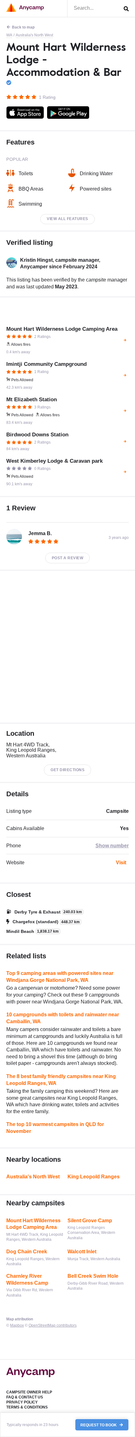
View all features (67, 219)
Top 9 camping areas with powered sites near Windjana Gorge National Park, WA (59, 977)
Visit (121, 862)
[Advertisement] (67, 646)
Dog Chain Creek (26, 1251)
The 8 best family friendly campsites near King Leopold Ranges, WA (61, 1080)
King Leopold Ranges (94, 1176)
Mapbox (17, 1325)
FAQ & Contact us (24, 1397)
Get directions (67, 770)
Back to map (23, 27)
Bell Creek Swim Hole (93, 1276)
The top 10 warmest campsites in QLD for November (55, 1128)
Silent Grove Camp (90, 1220)
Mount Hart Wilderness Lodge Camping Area (33, 1224)
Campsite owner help (29, 1392)
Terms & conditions (27, 1407)
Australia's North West (34, 35)
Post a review (68, 558)
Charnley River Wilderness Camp (27, 1279)
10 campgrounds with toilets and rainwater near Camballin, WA (62, 1018)
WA (9, 35)
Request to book (99, 1425)
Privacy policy (22, 1402)
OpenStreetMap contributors (53, 1325)
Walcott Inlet (82, 1251)
